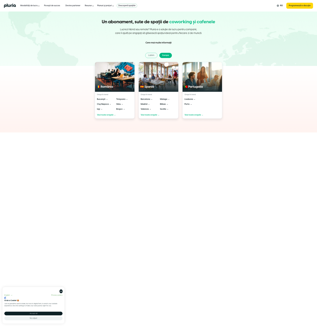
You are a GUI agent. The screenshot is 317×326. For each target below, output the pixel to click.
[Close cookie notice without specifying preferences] (61, 291)
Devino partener (73, 6)
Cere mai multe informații (158, 43)
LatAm (151, 55)
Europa (165, 55)
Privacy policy (57, 295)
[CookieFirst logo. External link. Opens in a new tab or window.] (5, 298)
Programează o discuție (300, 6)
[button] (8, 295)
